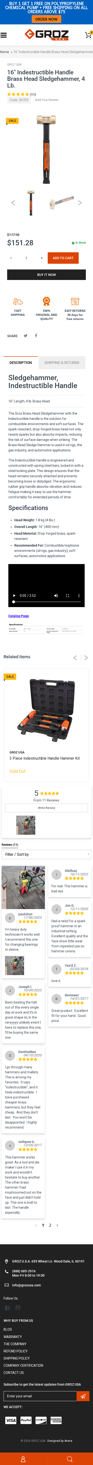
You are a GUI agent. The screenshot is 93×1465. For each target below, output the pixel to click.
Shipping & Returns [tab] (62, 363)
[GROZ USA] (46, 35)
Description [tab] (21, 363)
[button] (25, 825)
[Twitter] (26, 336)
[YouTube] (17, 1308)
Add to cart (63, 258)
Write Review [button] (46, 808)
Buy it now (46, 275)
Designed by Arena (59, 1441)
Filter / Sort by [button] (17, 854)
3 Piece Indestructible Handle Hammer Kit (45, 758)
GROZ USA (14, 64)
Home (4, 52)
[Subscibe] (83, 1396)
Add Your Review (46, 100)
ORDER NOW (46, 19)
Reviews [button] (10, 844)
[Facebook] (36, 336)
